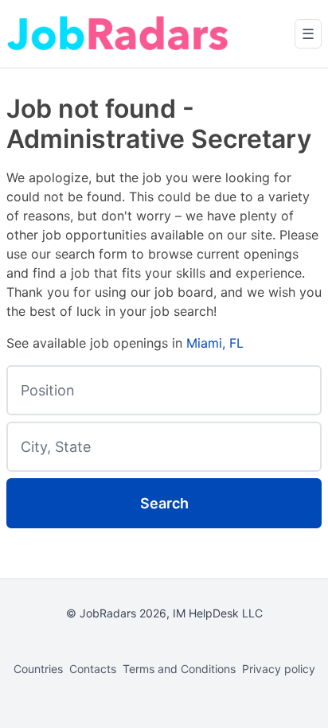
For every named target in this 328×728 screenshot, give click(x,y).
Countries (38, 668)
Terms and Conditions (179, 668)
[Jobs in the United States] (117, 34)
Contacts (92, 668)
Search (164, 503)
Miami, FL (215, 343)
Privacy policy (278, 668)
